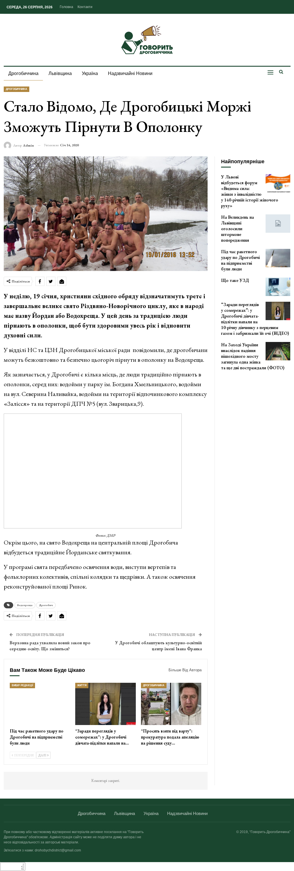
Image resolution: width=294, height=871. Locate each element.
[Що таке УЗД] (278, 287)
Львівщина (60, 73)
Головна (66, 7)
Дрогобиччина (23, 73)
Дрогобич (46, 605)
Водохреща (24, 605)
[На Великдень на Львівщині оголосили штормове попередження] (278, 223)
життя (81, 685)
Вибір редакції (22, 685)
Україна (90, 73)
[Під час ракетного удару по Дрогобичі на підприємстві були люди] (40, 704)
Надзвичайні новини (130, 73)
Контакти (85, 7)
